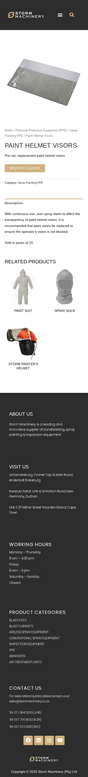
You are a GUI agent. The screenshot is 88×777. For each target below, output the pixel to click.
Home (9, 130)
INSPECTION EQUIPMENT (26, 644)
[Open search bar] (75, 18)
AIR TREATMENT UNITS (25, 662)
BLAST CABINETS (21, 626)
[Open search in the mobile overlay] (71, 18)
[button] (60, 15)
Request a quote (24, 168)
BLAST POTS (18, 620)
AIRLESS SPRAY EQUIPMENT (29, 632)
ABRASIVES (17, 656)
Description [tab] (14, 203)
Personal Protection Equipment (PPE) (41, 130)
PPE (12, 650)
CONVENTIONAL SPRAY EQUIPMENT (34, 638)
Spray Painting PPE (30, 182)
